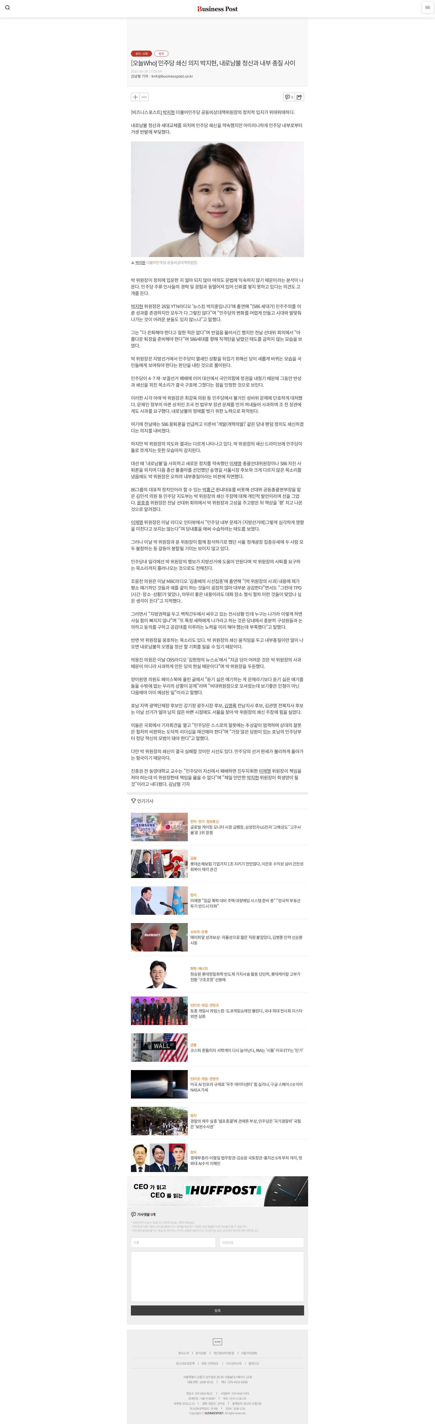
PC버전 (217, 1341)
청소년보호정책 (185, 1363)
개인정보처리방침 (223, 1353)
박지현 (169, 112)
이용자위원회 (249, 1353)
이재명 (235, 463)
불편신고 (253, 1363)
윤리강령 (201, 1353)
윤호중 (143, 502)
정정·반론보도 (210, 1363)
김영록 (230, 705)
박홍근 (208, 489)
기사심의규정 (233, 1363)
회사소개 (183, 1353)
